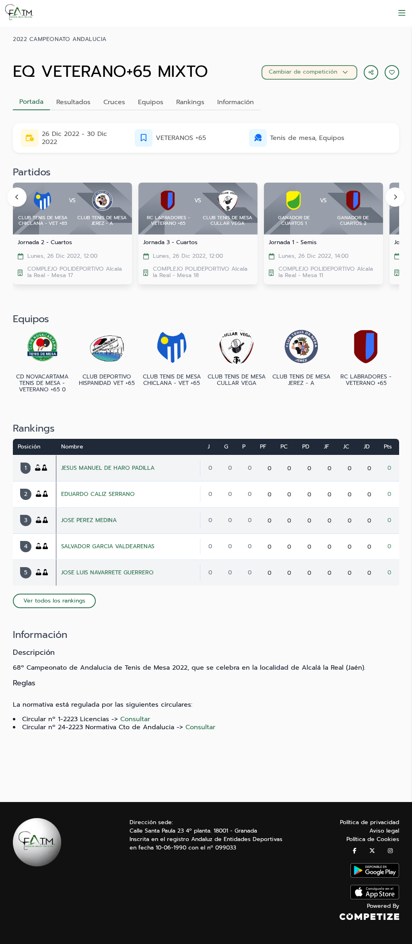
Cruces (114, 102)
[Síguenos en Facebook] (354, 851)
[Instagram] (390, 851)
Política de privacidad (369, 822)
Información (235, 102)
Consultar (135, 719)
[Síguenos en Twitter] (372, 851)
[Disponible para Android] (374, 876)
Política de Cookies (372, 839)
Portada (31, 102)
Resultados (73, 102)
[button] (392, 72)
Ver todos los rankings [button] (54, 600)
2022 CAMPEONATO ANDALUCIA (60, 39)
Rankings (190, 102)
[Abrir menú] (402, 13)
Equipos (150, 102)
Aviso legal (384, 831)
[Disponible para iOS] (374, 897)
